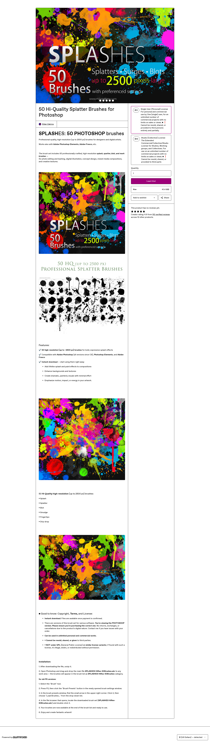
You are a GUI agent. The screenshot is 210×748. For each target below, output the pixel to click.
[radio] (151, 119)
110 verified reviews (161, 214)
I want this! (151, 181)
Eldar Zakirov (48, 124)
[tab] (97, 100)
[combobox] (144, 198)
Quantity (135, 168)
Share (166, 197)
